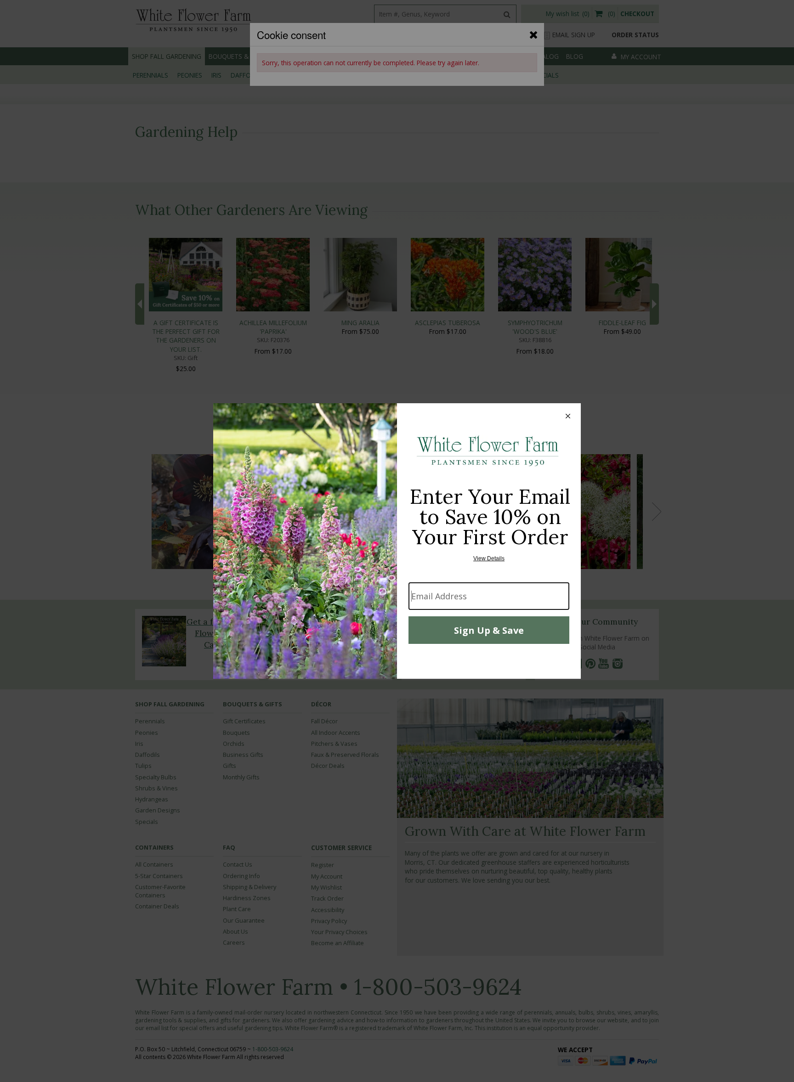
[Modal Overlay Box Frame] (397, 541)
